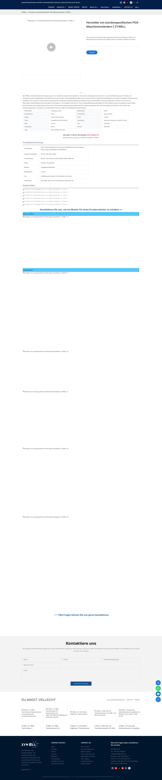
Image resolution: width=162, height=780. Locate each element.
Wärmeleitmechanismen (88, 756)
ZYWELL (24, 12)
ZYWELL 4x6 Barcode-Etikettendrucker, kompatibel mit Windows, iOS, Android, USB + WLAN (129, 727)
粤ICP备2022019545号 (107, 776)
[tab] (81, 91)
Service (53, 751)
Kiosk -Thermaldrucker (88, 754)
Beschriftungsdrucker (87, 749)
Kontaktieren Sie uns (57, 761)
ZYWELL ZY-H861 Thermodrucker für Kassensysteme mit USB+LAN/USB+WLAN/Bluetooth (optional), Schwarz (56, 727)
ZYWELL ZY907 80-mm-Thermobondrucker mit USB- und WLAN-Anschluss (104, 727)
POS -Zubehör (85, 759)
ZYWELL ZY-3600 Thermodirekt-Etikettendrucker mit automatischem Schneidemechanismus (30, 727)
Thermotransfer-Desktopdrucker (116, 700)
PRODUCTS (130, 700)
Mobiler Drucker (86, 751)
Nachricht (54, 756)
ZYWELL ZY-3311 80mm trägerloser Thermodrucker (80, 727)
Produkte (54, 749)
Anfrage (91, 52)
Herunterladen (55, 759)
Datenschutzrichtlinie (57, 763)
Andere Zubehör (86, 763)
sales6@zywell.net (120, 754)
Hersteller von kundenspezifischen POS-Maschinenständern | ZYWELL (50, 12)
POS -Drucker (85, 747)
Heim (52, 747)
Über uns (54, 754)
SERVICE (137, 700)
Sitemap (117, 776)
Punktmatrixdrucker (87, 761)
